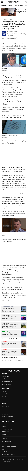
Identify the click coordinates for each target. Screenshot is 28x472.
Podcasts (4, 426)
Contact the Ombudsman (8, 454)
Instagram (4, 396)
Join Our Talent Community (9, 446)
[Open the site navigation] (4, 2)
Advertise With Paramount (9, 444)
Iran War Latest (5, 379)
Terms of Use (5, 414)
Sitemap (4, 434)
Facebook (4, 394)
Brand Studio (5, 431)
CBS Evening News (6, 5)
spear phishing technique (16, 179)
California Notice (6, 409)
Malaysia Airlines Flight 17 (12, 46)
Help (3, 449)
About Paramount (6, 441)
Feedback (4, 451)
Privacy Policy (5, 406)
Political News (5, 376)
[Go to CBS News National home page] (14, 2)
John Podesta (16, 186)
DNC (10, 183)
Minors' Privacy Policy (7, 416)
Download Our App (7, 429)
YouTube (4, 391)
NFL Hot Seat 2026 (7, 381)
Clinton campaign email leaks (14, 194)
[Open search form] (26, 2)
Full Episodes (19, 5)
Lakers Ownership (6, 384)
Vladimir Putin (13, 357)
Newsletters (5, 424)
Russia (6, 357)
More (13, 304)
